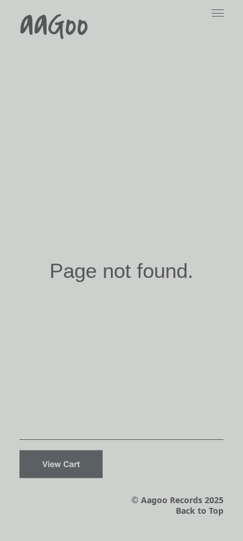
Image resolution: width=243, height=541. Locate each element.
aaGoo (53, 25)
